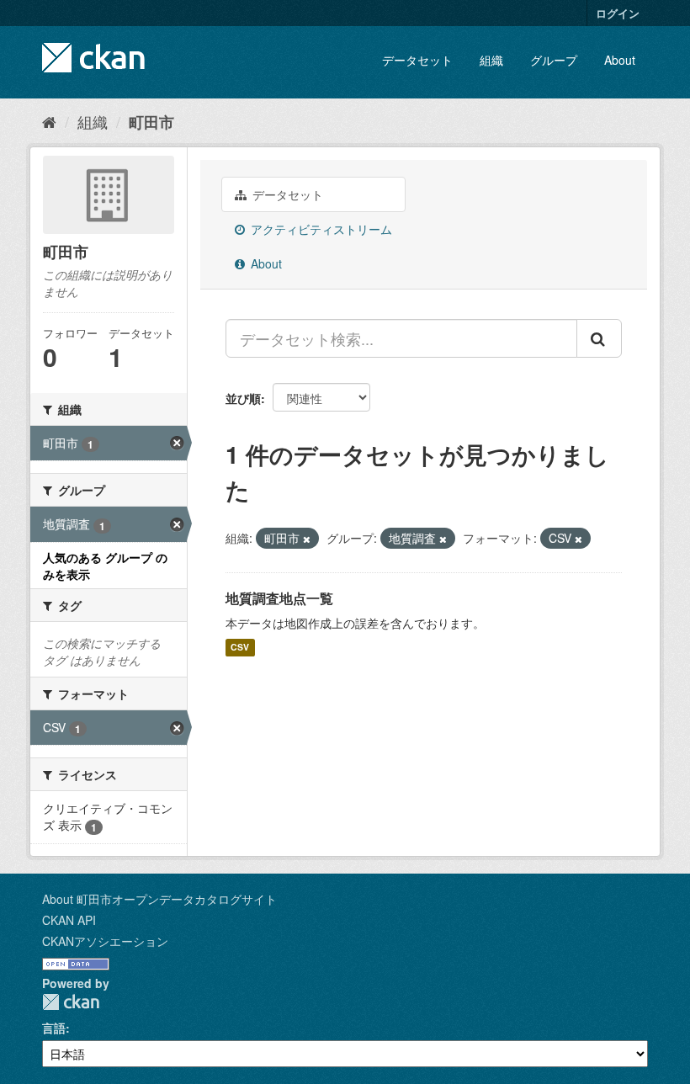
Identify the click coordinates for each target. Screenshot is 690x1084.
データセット (417, 59)
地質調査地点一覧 (279, 598)
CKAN (70, 1002)
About (619, 59)
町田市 (151, 122)
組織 (491, 59)
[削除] (306, 538)
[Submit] (599, 338)
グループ (553, 59)
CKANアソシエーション (105, 941)
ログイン (618, 13)
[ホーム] (49, 121)
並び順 (243, 398)
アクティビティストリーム (319, 229)
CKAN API (69, 919)
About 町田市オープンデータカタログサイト (159, 898)
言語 (54, 1027)
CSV (240, 647)
